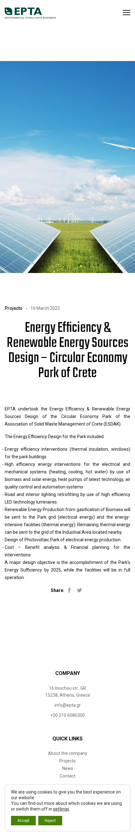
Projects (67, 760)
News (67, 768)
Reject (50, 820)
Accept (23, 820)
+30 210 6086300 (67, 715)
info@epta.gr (68, 705)
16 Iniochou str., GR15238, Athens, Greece (67, 692)
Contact (67, 775)
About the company (67, 753)
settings (61, 808)
